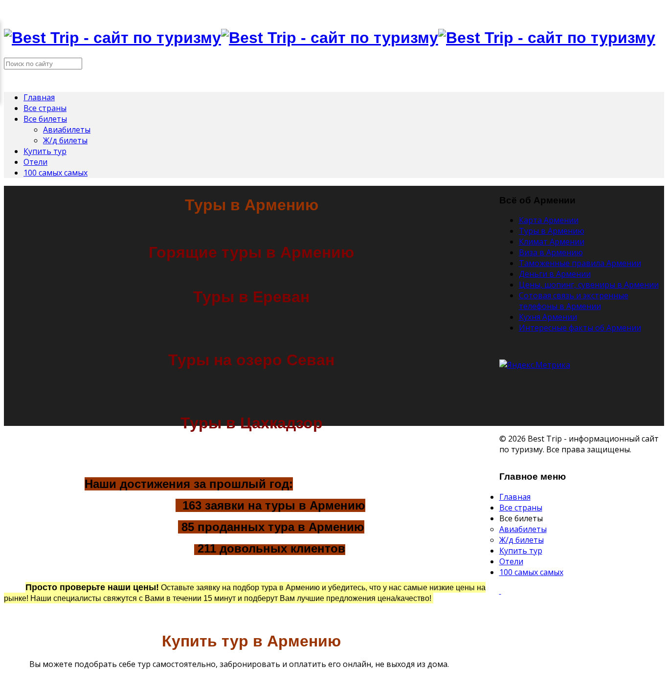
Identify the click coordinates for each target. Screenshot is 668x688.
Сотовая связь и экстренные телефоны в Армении (573, 300)
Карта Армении (549, 220)
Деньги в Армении (555, 273)
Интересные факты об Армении (580, 327)
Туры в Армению (551, 230)
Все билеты (45, 118)
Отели (35, 161)
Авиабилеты (66, 129)
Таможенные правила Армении (580, 263)
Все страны (45, 108)
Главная (39, 97)
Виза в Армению (551, 252)
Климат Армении (551, 241)
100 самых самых (55, 172)
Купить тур (45, 151)
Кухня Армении (548, 316)
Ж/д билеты (65, 140)
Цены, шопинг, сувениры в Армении (589, 284)
